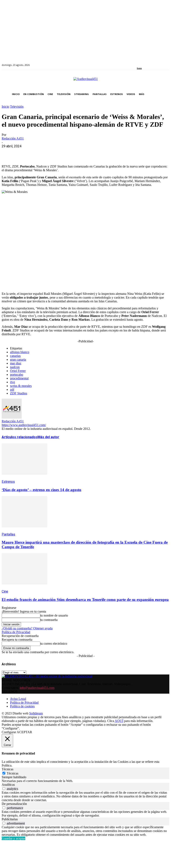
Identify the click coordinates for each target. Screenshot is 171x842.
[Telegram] (83, 152)
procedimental (19, 378)
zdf (12, 389)
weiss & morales (21, 386)
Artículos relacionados (20, 437)
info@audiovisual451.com (37, 687)
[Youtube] (157, 62)
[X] (23, 152)
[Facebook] (138, 62)
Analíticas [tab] (8, 784)
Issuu (139, 68)
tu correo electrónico (53, 643)
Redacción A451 (13, 138)
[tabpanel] (85, 781)
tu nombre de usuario (54, 615)
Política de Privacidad (16, 632)
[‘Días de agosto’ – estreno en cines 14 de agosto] (24, 477)
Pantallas (8, 534)
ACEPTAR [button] (24, 732)
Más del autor (48, 437)
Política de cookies (22, 706)
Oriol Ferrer (18, 371)
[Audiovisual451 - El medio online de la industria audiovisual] (85, 81)
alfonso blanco (19, 352)
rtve (12, 382)
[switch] (4, 788)
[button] (165, 94)
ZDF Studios (18, 393)
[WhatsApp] (38, 152)
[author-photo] (12, 417)
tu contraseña (49, 620)
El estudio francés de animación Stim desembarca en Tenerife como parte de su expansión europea (85, 599)
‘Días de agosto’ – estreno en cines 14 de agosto (41, 490)
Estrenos (8, 482)
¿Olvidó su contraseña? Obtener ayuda (27, 628)
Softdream (36, 713)
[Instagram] (143, 62)
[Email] (68, 152)
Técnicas (12, 773)
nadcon (15, 367)
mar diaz (15, 363)
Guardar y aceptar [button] (13, 838)
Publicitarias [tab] (10, 819)
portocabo (16, 374)
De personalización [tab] (14, 804)
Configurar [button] (9, 732)
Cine (5, 591)
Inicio (5, 106)
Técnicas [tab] (7, 769)
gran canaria (18, 359)
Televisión (17, 106)
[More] (99, 152)
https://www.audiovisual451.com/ (24, 425)
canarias (15, 356)
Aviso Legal (18, 699)
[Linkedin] (147, 62)
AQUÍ (119, 721)
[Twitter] (152, 62)
